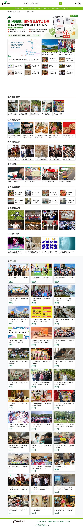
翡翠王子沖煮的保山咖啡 (61, 467)
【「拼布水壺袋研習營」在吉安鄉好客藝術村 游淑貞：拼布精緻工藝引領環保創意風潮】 (18, 426)
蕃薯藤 (5, 3)
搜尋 (45, 8)
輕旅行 (23, 8)
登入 (76, 3)
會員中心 (44, 521)
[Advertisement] (41, 86)
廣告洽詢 (68, 521)
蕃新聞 (17, 8)
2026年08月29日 (12, 11)
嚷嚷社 (40, 8)
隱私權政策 (56, 521)
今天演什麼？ (14, 234)
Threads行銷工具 (54, 8)
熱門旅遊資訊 (14, 119)
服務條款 (50, 521)
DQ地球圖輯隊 (31, 8)
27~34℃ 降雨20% (28, 11)
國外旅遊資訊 (14, 186)
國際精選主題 (14, 207)
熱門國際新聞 (14, 142)
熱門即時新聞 (14, 97)
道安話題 (12, 164)
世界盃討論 (64, 8)
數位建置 (62, 521)
